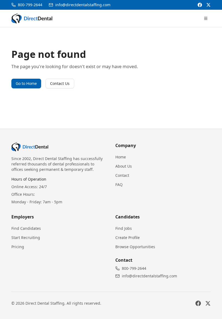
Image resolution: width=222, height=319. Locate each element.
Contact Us (60, 83)
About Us (123, 166)
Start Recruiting (25, 237)
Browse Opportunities (135, 246)
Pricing (17, 246)
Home (120, 157)
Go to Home (26, 83)
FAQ (119, 184)
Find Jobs (123, 228)
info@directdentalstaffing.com (149, 275)
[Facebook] (200, 5)
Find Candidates (26, 228)
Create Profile (127, 237)
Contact (122, 175)
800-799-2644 (134, 268)
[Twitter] (208, 5)
